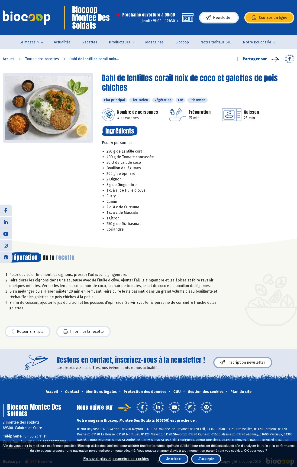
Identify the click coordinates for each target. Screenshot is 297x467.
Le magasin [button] (29, 42)
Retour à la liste (30, 331)
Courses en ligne (273, 17)
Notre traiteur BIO (215, 42)
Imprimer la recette (87, 331)
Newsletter (222, 17)
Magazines (154, 42)
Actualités (62, 42)
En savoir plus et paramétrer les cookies (116, 459)
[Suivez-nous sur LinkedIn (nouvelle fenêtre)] (6, 222)
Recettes (89, 42)
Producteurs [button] (119, 42)
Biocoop (182, 42)
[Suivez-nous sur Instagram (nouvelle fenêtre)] (6, 245)
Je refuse (173, 459)
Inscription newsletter (246, 362)
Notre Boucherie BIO (260, 42)
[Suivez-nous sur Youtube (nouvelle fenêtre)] (6, 233)
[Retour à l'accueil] (26, 17)
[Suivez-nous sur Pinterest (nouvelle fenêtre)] (6, 257)
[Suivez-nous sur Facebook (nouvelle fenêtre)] (6, 210)
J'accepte (206, 459)
